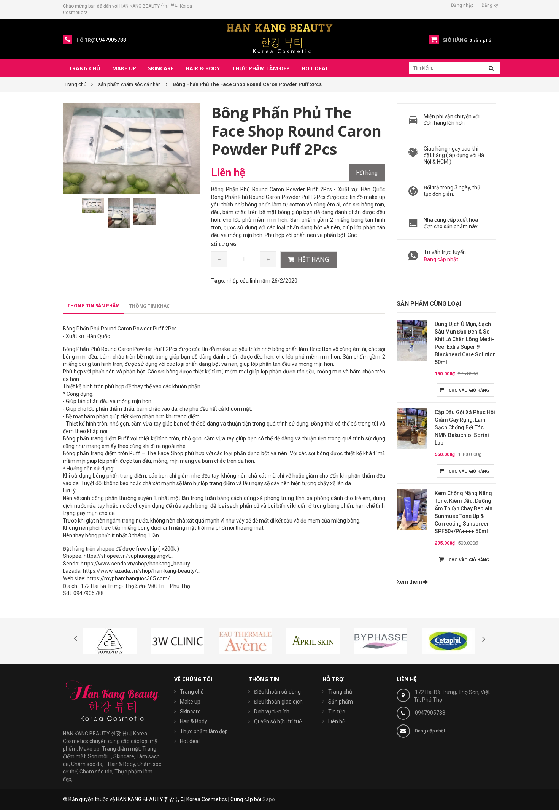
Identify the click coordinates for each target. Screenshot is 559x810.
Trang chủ (340, 692)
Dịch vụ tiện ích (271, 711)
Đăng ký (489, 5)
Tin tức (336, 711)
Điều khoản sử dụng (277, 692)
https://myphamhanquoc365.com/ (128, 578)
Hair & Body (193, 721)
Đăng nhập (462, 5)
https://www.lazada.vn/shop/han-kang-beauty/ (140, 571)
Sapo (268, 799)
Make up (190, 702)
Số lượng (224, 244)
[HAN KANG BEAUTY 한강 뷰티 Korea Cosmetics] (280, 38)
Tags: (218, 281)
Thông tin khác (149, 306)
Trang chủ (192, 692)
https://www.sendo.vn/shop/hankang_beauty (135, 564)
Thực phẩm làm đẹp (204, 731)
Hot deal (190, 741)
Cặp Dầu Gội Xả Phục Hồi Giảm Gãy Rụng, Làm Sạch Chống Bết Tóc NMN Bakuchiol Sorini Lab (465, 427)
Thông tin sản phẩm (93, 305)
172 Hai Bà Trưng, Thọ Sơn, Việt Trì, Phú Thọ (452, 696)
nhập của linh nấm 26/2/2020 (262, 281)
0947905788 (430, 713)
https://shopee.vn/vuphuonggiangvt (127, 556)
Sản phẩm (340, 702)
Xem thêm (410, 582)
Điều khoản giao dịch (278, 702)
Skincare (190, 711)
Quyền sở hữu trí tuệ (278, 721)
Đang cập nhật (441, 259)
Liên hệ (336, 721)
